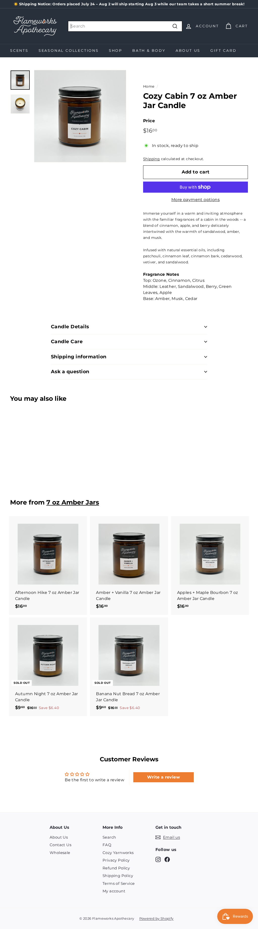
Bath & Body (149, 50)
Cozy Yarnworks (118, 852)
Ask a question (70, 371)
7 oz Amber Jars (72, 502)
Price (149, 120)
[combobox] (125, 26)
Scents (19, 50)
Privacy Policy (116, 860)
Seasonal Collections (69, 50)
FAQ (107, 844)
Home (148, 86)
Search (109, 837)
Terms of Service (119, 883)
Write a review (163, 777)
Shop (115, 50)
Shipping (151, 159)
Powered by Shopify (156, 918)
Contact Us (60, 844)
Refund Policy (116, 868)
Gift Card (223, 50)
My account (114, 891)
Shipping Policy (118, 875)
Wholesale (60, 852)
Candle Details (70, 327)
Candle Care (67, 341)
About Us (188, 50)
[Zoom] (80, 116)
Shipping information (79, 357)
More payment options (195, 199)
